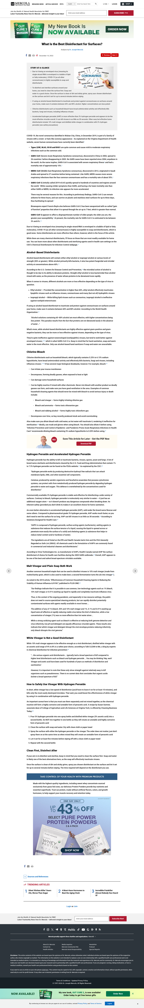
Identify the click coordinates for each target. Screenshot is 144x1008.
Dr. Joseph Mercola (76, 50)
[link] (26, 56)
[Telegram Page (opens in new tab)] (57, 929)
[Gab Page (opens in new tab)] (61, 929)
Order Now (118, 993)
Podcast (92, 947)
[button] (121, 13)
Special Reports (94, 949)
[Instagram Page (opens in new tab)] (48, 929)
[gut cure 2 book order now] (72, 37)
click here (45, 970)
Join (75, 906)
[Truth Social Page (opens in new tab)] (65, 929)
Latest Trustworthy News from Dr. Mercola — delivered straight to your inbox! (44, 920)
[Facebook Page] (25, 870)
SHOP (129, 4)
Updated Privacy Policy (80, 981)
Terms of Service (95, 1003)
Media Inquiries (67, 944)
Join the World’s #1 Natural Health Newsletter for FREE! (29, 11)
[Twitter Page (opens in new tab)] (52, 929)
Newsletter (93, 944)
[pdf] (31, 870)
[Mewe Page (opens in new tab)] (71, 929)
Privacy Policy (82, 1003)
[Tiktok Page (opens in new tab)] (78, 929)
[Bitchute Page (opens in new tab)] (88, 929)
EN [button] (106, 4)
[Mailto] (28, 870)
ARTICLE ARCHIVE (52, 4)
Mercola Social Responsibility (72, 949)
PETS (61, 4)
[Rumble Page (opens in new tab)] (92, 929)
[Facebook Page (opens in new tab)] (44, 929)
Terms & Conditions (63, 981)
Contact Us (46, 947)
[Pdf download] (37, 54)
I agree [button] (109, 1003)
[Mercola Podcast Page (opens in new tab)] (96, 929)
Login (69, 906)
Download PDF (86, 444)
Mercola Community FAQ (70, 947)
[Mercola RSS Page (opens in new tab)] (100, 929)
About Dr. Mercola (49, 944)
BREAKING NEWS (38, 4)
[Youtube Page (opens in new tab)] (83, 929)
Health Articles (48, 949)
